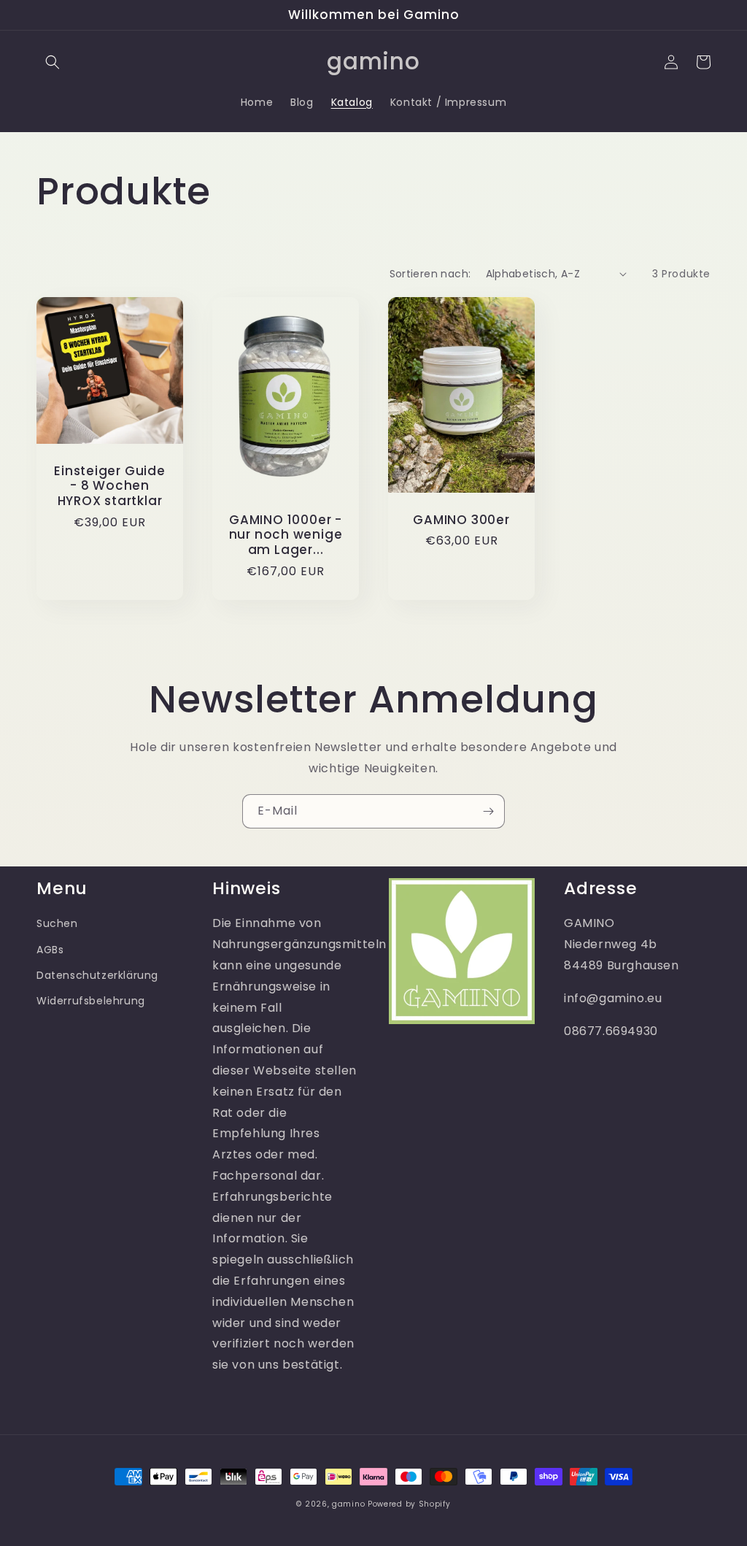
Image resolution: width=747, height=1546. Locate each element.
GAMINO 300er (461, 520)
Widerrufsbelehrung (90, 1000)
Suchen (57, 923)
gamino (348, 1504)
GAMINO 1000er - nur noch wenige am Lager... (286, 535)
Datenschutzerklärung (97, 975)
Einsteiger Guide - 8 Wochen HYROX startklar (109, 486)
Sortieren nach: (430, 273)
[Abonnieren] (488, 811)
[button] (52, 62)
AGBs (49, 949)
